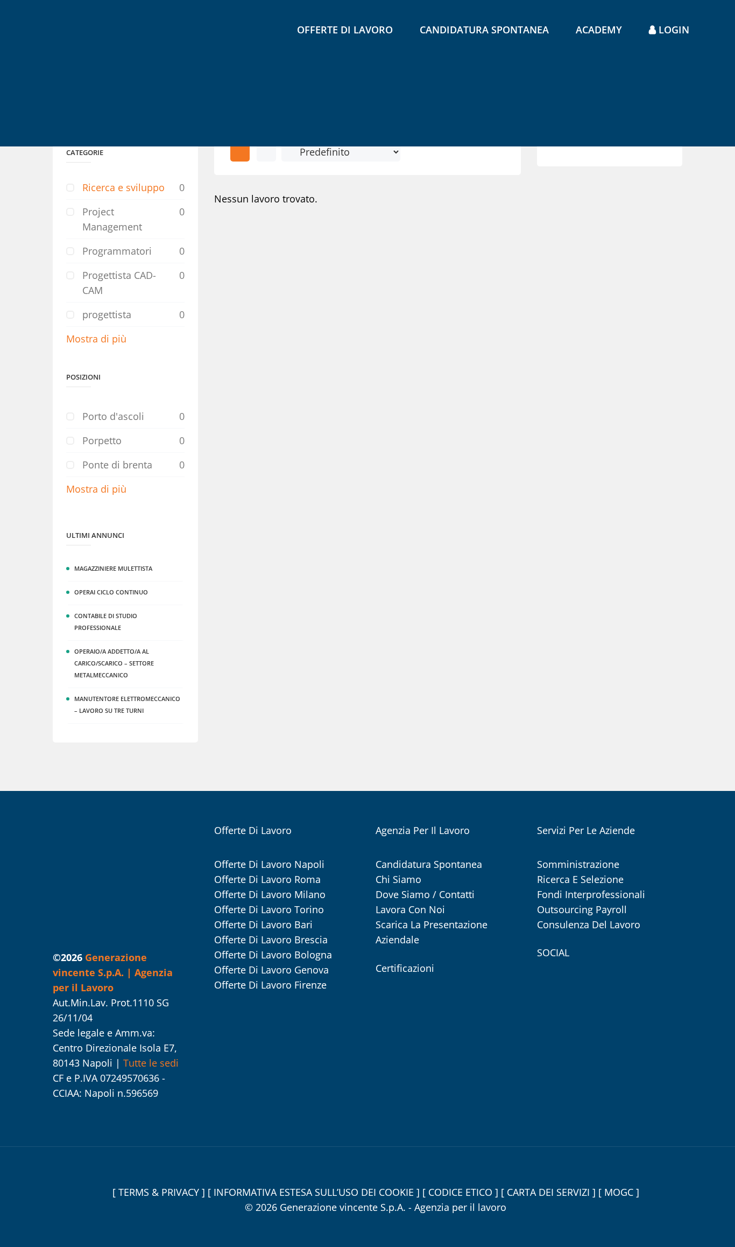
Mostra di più (96, 338)
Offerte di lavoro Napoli (269, 864)
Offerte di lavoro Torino (269, 909)
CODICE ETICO (461, 1192)
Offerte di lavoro (345, 29)
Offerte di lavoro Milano (270, 894)
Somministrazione (578, 864)
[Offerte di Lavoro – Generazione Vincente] (78, 77)
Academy (599, 29)
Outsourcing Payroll (582, 909)
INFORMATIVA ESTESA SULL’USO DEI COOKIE (315, 1192)
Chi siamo (398, 879)
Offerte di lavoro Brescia (271, 939)
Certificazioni (405, 968)
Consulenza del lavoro (588, 924)
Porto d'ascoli (113, 416)
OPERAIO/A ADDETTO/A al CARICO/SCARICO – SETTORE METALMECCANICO (114, 663)
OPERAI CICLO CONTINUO (111, 592)
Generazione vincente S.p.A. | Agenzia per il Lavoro (113, 972)
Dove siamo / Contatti (425, 894)
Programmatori (117, 250)
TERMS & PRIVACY (160, 1192)
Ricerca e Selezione (580, 879)
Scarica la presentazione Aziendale (431, 932)
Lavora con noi (410, 909)
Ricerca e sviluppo (123, 187)
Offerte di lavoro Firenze (270, 984)
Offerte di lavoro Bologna (273, 954)
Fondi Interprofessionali (591, 894)
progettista (106, 314)
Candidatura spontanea (484, 29)
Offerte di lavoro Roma (267, 879)
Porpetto (102, 440)
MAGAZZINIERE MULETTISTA (113, 568)
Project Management (112, 219)
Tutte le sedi (151, 1062)
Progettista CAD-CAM (119, 283)
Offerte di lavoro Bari (263, 924)
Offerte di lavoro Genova (271, 969)
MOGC (620, 1192)
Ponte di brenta (117, 464)
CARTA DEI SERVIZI (549, 1192)
